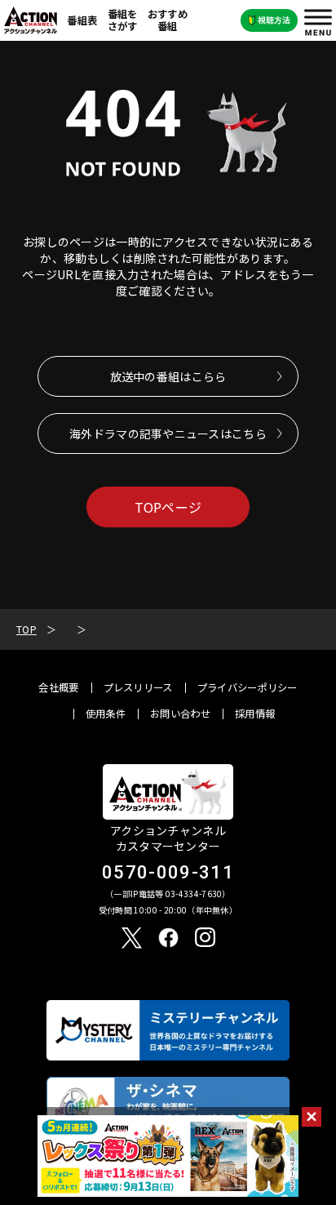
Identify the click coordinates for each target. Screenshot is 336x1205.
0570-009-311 (168, 872)
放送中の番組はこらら (168, 376)
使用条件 (106, 713)
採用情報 (255, 713)
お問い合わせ (180, 713)
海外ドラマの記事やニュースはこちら (168, 433)
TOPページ (168, 507)
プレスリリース (138, 687)
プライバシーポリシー (247, 687)
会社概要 (58, 687)
